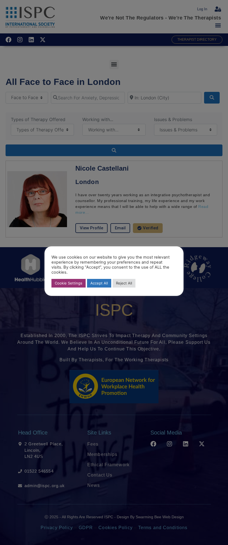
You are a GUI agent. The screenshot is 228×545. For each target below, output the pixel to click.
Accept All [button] (99, 283)
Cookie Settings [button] (68, 283)
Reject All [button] (124, 283)
